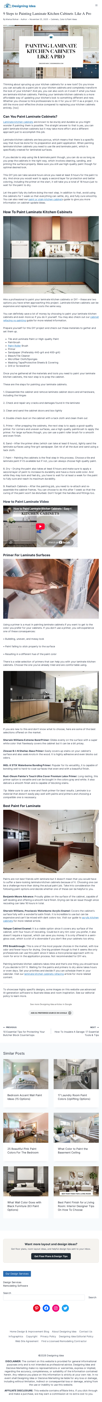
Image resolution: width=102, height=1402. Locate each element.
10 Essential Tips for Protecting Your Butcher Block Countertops (24, 1031)
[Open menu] (96, 5)
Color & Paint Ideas (68, 19)
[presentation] (25, 1074)
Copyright (31, 1336)
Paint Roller (14, 345)
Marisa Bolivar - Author (16, 19)
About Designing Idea (64, 1331)
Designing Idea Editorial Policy (76, 1336)
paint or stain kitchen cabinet (45, 199)
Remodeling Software (15, 1285)
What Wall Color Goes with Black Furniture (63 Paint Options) (24, 1206)
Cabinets (55, 19)
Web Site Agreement (27, 1341)
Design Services (12, 1282)
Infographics (16, 1336)
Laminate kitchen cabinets (18, 122)
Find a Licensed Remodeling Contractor (64, 1341)
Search (7, 1293)
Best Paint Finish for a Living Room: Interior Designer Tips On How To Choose (76, 1206)
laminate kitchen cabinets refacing (44, 974)
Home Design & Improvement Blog (29, 1331)
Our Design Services (17, 1273)
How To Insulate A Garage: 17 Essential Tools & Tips (77, 1031)
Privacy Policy (48, 1336)
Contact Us (85, 1331)
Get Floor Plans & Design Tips (51, 1256)
